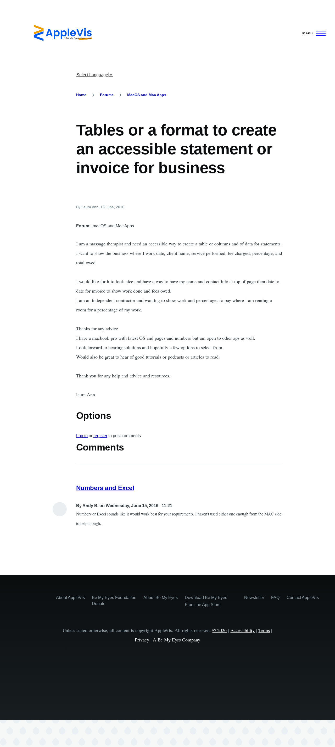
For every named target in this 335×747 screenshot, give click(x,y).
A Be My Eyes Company (176, 639)
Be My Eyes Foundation (114, 597)
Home (81, 95)
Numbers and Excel (105, 487)
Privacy (142, 639)
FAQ (275, 597)
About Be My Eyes (160, 597)
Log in (82, 435)
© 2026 (219, 630)
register (100, 435)
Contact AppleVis (303, 597)
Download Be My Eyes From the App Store (206, 601)
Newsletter (254, 597)
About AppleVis (70, 597)
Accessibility (242, 630)
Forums (107, 95)
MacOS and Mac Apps (146, 95)
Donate (98, 603)
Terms (264, 630)
